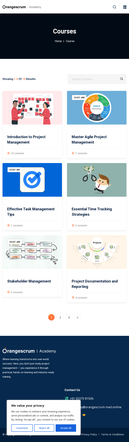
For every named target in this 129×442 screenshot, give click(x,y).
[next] (77, 317)
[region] (44, 417)
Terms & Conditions (112, 434)
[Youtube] (84, 415)
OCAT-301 (14, 169)
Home (58, 41)
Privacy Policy (89, 434)
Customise (22, 428)
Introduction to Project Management (26, 139)
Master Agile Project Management (89, 139)
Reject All (44, 428)
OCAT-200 (79, 97)
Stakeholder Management (29, 281)
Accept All (65, 428)
